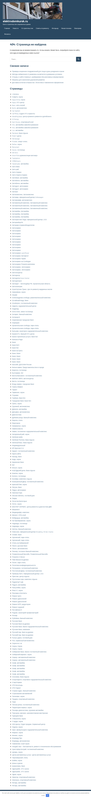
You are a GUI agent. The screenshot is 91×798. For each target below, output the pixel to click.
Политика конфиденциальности (24, 565)
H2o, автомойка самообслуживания (25, 125)
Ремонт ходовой (18, 607)
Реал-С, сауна (17, 590)
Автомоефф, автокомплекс (22, 200)
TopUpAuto (16, 158)
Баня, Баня (16, 353)
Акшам (14, 295)
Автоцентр (16, 275)
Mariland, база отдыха (20, 133)
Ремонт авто (16, 596)
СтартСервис (17, 682)
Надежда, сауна (18, 526)
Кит (13, 465)
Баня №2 (15, 348)
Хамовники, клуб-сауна (20, 744)
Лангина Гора (17, 493)
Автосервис (16, 228)
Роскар (14, 615)
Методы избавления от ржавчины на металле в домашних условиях (37, 74)
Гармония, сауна (18, 392)
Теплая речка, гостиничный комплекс (25, 705)
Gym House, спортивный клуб (22, 122)
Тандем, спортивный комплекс (23, 699)
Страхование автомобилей (22, 693)
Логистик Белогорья (19, 501)
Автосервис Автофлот (20, 256)
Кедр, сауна (16, 459)
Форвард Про (17, 738)
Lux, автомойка (17, 130)
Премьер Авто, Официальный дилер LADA (27, 574)
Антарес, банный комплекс (22, 314)
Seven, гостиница (18, 150)
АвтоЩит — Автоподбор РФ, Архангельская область (31, 284)
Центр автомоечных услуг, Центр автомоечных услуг (31, 755)
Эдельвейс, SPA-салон (20, 769)
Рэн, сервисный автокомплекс (23, 641)
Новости (16, 28)
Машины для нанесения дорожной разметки (28, 80)
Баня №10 (15, 345)
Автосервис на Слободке (21, 261)
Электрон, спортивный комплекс (24, 780)
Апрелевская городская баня (23, 320)
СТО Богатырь (17, 685)
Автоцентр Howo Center (21, 278)
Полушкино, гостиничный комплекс (25, 568)
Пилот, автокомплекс (20, 548)
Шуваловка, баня (18, 766)
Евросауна (16, 423)
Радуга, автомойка (19, 585)
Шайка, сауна (17, 760)
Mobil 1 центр (16, 136)
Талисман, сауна (18, 696)
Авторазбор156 (17, 222)
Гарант (14, 390)
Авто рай (15, 169)
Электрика (77, 28)
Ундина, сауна (17, 727)
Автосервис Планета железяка (23, 264)
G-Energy (15, 119)
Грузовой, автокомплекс (21, 406)
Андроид (15, 309)
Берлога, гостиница (19, 370)
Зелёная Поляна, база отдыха (23, 440)
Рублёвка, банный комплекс (22, 618)
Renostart (15, 147)
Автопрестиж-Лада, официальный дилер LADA (29, 219)
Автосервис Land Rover (20, 253)
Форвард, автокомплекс (21, 741)
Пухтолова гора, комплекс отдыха (24, 579)
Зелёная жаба (17, 437)
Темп (14, 702)
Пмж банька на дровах (20, 560)
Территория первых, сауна (22, 707)
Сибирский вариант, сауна (22, 654)
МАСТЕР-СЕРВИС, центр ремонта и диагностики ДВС (32, 507)
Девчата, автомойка (19, 409)
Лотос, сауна (17, 504)
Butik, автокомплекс (19, 108)
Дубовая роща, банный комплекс (24, 417)
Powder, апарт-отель (19, 141)
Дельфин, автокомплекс (21, 412)
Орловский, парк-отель (20, 537)
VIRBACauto (16, 161)
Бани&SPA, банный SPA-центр (23, 334)
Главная (7, 28)
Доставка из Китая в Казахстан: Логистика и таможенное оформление (38, 82)
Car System (16, 111)
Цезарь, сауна (17, 752)
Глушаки (15, 395)
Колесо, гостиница (19, 476)
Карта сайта (16, 454)
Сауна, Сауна (17, 646)
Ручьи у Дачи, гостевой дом (22, 638)
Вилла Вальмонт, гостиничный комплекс (27, 376)
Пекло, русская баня (19, 546)
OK (47, 795)
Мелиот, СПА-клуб (19, 515)
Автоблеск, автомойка (20, 180)
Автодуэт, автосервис (20, 186)
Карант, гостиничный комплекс (23, 451)
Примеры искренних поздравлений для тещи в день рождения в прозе (38, 71)
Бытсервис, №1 (17, 373)
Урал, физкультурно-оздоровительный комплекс (30, 730)
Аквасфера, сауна (19, 292)
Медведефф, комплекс (20, 512)
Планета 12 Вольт (18, 557)
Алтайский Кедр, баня (20, 300)
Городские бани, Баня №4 (21, 401)
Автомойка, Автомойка (20, 211)
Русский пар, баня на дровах (22, 632)
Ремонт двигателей (19, 599)
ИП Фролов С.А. (18, 448)
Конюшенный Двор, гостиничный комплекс (28, 482)
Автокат (15, 192)
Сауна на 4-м (17, 643)
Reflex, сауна (17, 144)
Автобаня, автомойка (20, 178)
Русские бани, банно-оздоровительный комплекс (30, 627)
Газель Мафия (17, 387)
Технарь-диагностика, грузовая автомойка (27, 710)
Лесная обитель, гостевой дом (23, 496)
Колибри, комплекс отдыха (22, 479)
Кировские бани (18, 462)
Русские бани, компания (21, 629)
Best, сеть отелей (18, 105)
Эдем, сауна (16, 774)
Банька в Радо (17, 339)
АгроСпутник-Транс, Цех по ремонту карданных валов (32, 289)
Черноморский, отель (20, 758)
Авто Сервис (17, 172)
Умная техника (66, 28)
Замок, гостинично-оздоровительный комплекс (29, 431)
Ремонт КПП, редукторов (21, 604)
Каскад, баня (17, 457)
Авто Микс (16, 167)
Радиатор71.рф (17, 582)
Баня (14, 342)
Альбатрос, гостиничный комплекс (25, 303)
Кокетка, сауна (17, 473)
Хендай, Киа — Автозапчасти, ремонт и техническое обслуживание (36, 746)
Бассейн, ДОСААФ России (21, 364)
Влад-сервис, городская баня (23, 384)
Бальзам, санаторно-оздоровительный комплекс (30, 331)
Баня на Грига (17, 351)
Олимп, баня (17, 535)
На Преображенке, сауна (21, 521)
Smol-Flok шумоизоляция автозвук (24, 155)
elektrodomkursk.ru (15, 21)
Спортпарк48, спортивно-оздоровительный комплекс (31, 680)
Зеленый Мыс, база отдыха (22, 443)
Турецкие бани (17, 716)
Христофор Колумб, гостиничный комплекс (28, 749)
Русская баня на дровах (21, 624)
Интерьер (55, 28)
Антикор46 (16, 317)
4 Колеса (15, 94)
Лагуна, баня (17, 487)
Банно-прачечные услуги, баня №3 (25, 337)
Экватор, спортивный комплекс (23, 777)
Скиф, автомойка (18, 663)
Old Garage (16, 139)
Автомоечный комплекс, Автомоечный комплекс (30, 203)
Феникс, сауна (17, 735)
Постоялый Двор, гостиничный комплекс (27, 571)
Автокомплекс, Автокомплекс (23, 194)
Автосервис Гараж (19, 259)
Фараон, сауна (17, 732)
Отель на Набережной (20, 543)
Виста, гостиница (18, 381)
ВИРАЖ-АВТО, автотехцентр (23, 378)
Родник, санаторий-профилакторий (25, 613)
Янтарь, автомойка (19, 783)
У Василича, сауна (19, 719)
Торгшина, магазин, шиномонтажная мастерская (30, 713)
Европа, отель (17, 420)
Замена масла (17, 429)
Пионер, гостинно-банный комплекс (25, 551)
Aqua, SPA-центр (18, 102)
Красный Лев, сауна (19, 484)
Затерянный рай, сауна (20, 434)
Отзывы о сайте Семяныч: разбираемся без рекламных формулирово (38, 77)
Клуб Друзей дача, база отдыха (23, 470)
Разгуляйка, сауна (19, 587)
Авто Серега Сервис (19, 175)
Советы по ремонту (42, 28)
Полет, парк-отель (19, 562)
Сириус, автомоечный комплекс (23, 657)
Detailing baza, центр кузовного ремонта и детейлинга (31, 116)
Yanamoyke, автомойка (20, 164)
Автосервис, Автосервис (21, 267)
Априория (15, 323)
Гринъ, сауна (17, 403)
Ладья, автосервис (19, 490)
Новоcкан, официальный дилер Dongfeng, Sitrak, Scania (32, 532)
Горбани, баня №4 (19, 398)
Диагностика (16, 415)
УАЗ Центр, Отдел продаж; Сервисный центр (28, 724)
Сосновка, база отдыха (20, 677)
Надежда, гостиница (19, 523)
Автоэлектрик (17, 286)
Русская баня (17, 621)
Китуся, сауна (17, 468)
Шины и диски (17, 763)
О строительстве (27, 28)
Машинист (16, 509)
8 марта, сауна (17, 97)
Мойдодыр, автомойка (20, 518)
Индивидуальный (18, 445)
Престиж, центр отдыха (20, 576)
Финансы (7, 34)
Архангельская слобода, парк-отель (25, 325)
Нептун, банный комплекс (21, 529)
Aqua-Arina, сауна (18, 100)
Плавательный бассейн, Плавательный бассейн (30, 554)
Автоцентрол (17, 281)
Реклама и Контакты (19, 593)
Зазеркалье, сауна (19, 426)
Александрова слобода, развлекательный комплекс (31, 298)
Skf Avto (15, 153)
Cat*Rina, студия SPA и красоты (23, 114)
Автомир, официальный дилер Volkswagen (27, 197)
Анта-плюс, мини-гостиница (22, 312)
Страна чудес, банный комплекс (24, 691)
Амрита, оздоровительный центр (24, 306)
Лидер (14, 498)
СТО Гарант (16, 688)
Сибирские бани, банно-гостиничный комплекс (29, 652)
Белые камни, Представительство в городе (28, 367)
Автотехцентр (17, 272)
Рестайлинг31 (17, 610)
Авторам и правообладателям (23, 225)
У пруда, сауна (17, 721)
